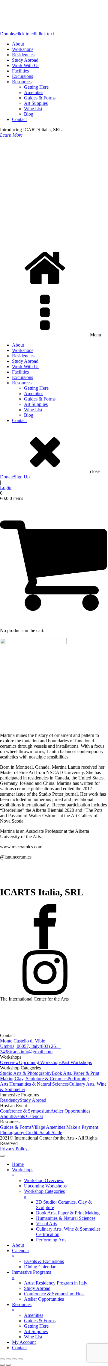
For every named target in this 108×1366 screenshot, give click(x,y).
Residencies (23, 54)
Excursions (22, 76)
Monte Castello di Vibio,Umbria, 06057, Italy (23, 1043)
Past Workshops (77, 1062)
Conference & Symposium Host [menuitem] (54, 1293)
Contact (19, 119)
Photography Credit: (31, 1132)
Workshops (22, 49)
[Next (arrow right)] (8, 1365)
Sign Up (22, 476)
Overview (9, 1062)
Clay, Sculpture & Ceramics (41, 1078)
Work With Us (25, 65)
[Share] (14, 1359)
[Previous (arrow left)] (2, 1365)
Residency (10, 1100)
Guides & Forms (40, 97)
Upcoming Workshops (40, 1062)
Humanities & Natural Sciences (39, 1084)
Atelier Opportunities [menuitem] (44, 1299)
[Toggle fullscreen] (8, 1359)
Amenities (33, 92)
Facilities (20, 70)
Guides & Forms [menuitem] (40, 1320)
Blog (28, 114)
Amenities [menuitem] (33, 1315)
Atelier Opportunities (70, 1110)
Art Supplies (36, 103)
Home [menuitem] (18, 1164)
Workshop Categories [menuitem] (44, 1194)
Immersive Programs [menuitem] (31, 1275)
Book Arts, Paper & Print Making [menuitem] (68, 1212)
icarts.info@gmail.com (31, 1051)
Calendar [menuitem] (20, 1253)
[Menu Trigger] (2, 1156)
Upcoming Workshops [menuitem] (45, 1185)
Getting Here (36, 87)
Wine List (33, 108)
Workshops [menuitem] (22, 1172)
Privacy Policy (14, 1148)
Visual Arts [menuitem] (46, 1223)
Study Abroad (25, 60)
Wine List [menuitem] (33, 1336)
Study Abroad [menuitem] (37, 1288)
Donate (7, 476)
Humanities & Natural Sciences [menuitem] (65, 1218)
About (18, 43)
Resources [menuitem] (22, 1307)
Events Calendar (27, 1116)
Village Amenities (49, 1127)
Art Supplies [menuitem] (36, 1331)
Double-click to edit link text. (27, 33)
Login (5, 487)
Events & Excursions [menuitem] (44, 1261)
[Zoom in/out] (2, 1359)
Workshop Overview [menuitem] (44, 1180)
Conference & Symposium (25, 1110)
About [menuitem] (18, 1245)
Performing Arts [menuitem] (51, 1239)
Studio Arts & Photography (26, 1073)
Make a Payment (82, 1127)
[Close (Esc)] (20, 1359)
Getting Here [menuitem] (36, 1326)
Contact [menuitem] (19, 1347)
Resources (22, 81)
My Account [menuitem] (24, 1342)
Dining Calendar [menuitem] (40, 1266)
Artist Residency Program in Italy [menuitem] (55, 1282)
